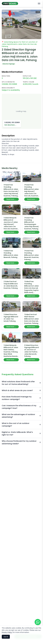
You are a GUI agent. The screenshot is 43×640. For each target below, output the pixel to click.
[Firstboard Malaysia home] (10, 3)
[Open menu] (39, 3)
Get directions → (10, 125)
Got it (6, 637)
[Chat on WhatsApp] (38, 622)
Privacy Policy (7, 632)
